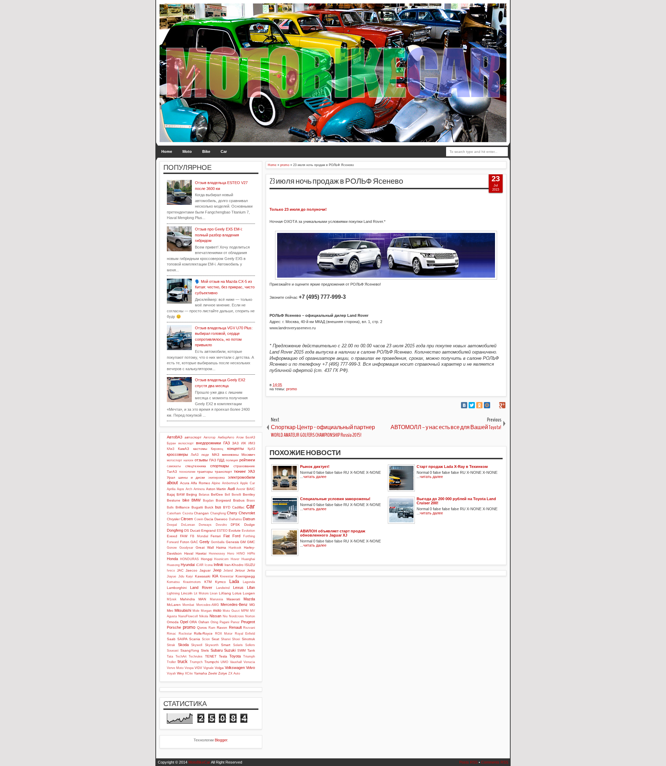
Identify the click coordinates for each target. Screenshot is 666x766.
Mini (170, 610)
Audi (231, 489)
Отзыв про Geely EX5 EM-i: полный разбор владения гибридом (218, 235)
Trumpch (196, 662)
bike (185, 500)
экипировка (216, 477)
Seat (215, 639)
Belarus (204, 494)
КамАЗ (183, 449)
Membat (188, 605)
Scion (206, 639)
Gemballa (217, 542)
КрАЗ (251, 449)
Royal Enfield (245, 633)
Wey (180, 673)
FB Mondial (199, 536)
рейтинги (247, 460)
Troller (171, 662)
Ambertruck (230, 483)
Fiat (226, 536)
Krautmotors (192, 582)
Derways (205, 524)
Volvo (250, 667)
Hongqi (206, 559)
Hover (235, 559)
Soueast (173, 650)
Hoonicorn (221, 559)
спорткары (219, 466)
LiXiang (225, 593)
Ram (211, 627)
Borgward (223, 500)
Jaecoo (191, 570)
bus (218, 507)
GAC (194, 542)
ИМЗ (251, 443)
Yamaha (200, 673)
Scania (194, 639)
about (172, 482)
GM (243, 542)
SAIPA (182, 639)
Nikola (203, 616)
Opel (184, 622)
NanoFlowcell (188, 616)
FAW (183, 536)
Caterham (174, 513)
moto (217, 610)
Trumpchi (211, 662)
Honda (172, 559)
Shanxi (226, 639)
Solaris (238, 645)
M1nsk (172, 599)
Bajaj (171, 494)
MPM (245, 610)
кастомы (200, 449)
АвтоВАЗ (174, 437)
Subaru (217, 650)
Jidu (181, 576)
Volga (219, 668)
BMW (195, 500)
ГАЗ (226, 443)
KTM (208, 582)
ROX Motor (224, 633)
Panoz (235, 622)
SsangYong (189, 650)
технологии (187, 471)
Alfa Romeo (200, 483)
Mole (196, 610)
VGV (198, 668)
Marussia (216, 599)
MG (252, 605)
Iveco (171, 570)
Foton (184, 542)
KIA (215, 576)
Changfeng (218, 513)
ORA (193, 622)
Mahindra (187, 599)
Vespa (189, 668)
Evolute (235, 530)
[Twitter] (472, 405)
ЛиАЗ (194, 454)
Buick (209, 507)
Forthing (249, 536)
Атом (240, 437)
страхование (244, 466)
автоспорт (193, 437)
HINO (241, 553)
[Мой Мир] (487, 405)
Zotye (222, 673)
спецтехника (195, 466)
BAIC (251, 489)
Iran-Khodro (234, 565)
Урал (171, 477)
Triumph (249, 656)
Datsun (249, 519)
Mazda (249, 599)
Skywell (196, 645)
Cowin (198, 519)
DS (186, 530)
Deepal (172, 524)
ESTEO (222, 530)
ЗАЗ (235, 443)
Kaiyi (189, 576)
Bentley (249, 494)
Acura (184, 483)
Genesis (232, 542)
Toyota (235, 656)
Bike (206, 151)
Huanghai (248, 559)
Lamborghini (177, 588)
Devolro (221, 524)
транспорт (223, 471)
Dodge (249, 524)
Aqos (180, 489)
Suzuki (230, 650)
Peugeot (248, 622)
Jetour (240, 570)
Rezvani (249, 627)
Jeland (228, 570)
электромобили (241, 477)
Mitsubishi (182, 610)
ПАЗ (212, 460)
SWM (241, 650)
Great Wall (205, 547)
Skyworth (212, 645)
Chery (232, 513)
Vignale (208, 668)
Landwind (223, 588)
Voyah (171, 673)
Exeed (172, 536)
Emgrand (208, 530)
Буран (171, 443)
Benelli (236, 494)
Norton (250, 616)
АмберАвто (226, 437)
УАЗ (251, 471)
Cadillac (238, 507)
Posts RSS (468, 762)
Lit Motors (201, 593)
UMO (224, 662)
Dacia (208, 519)
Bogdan (208, 500)
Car (224, 151)
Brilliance (183, 507)
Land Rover (201, 587)
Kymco (220, 582)
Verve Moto (175, 668)
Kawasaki (202, 576)
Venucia (249, 662)
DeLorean (188, 524)
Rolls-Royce (203, 633)
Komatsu (173, 582)
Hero (230, 553)
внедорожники (208, 443)
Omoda (173, 622)
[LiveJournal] (495, 405)
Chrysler (173, 519)
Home (166, 151)
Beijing (191, 494)
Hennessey (217, 553)
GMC (251, 542)
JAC (180, 570)
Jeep (217, 570)
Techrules (196, 656)
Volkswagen (235, 667)
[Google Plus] (502, 405)
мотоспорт (174, 460)
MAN (202, 599)
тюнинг (240, 471)
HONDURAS (189, 559)
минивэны (230, 454)
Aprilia (171, 489)
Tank (251, 650)
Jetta (251, 570)
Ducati (195, 530)
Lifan (251, 587)
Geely (204, 542)
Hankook (235, 547)
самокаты (174, 466)
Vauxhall (236, 662)
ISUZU (250, 565)
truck (183, 661)
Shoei (236, 639)
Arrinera (199, 489)
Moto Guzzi (231, 610)
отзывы (201, 460)
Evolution (248, 530)
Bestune (173, 500)
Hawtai (201, 553)
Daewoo (221, 519)
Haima (221, 547)
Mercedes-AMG (207, 605)
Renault (235, 627)
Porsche (174, 627)
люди (205, 454)
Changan (201, 513)
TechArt (181, 656)
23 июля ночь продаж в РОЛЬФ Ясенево (336, 181)
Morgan (206, 610)
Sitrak (171, 645)
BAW (181, 494)
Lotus (236, 593)
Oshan (203, 622)
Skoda (183, 645)
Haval (188, 553)
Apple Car (247, 483)
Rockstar (185, 633)
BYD (226, 507)
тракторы (205, 471)
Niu (225, 616)
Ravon (222, 627)
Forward (173, 542)
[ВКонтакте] (464, 405)
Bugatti (197, 507)
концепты (235, 448)
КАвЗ (170, 449)
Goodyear (186, 547)
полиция (232, 460)
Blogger (221, 740)
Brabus (239, 500)
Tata (170, 656)
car (250, 506)
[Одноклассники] (479, 405)
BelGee (217, 494)
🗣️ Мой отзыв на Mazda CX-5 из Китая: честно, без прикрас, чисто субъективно (225, 287)
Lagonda (249, 582)
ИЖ (243, 443)
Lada (234, 581)
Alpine (216, 483)
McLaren (174, 605)
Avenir (240, 489)
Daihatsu (235, 519)
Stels (205, 650)
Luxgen (249, 593)
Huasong (173, 565)
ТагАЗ (172, 471)
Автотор (209, 437)
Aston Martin (216, 489)
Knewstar (226, 576)
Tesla (223, 656)
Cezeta (187, 513)
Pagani (224, 622)
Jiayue (171, 576)
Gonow (172, 547)
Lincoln (187, 593)
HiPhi (251, 553)
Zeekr (212, 673)
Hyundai (188, 565)
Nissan (215, 616)
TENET (210, 656)
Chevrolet (247, 513)
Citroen (187, 519)
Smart (225, 645)
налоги (188, 460)
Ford (236, 536)
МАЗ (215, 454)
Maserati (233, 599)
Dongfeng (175, 530)
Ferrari (216, 536)
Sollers (250, 645)
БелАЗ (250, 437)
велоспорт (186, 443)
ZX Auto (234, 673)
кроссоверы (177, 454)
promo (291, 389)
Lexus (238, 587)
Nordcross (236, 616)
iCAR (200, 565)
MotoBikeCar (199, 762)
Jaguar (205, 570)
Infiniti (218, 565)
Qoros (202, 627)
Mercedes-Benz (234, 604)
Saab (171, 639)
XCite (189, 673)
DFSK (235, 524)
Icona (209, 565)
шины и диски (191, 477)
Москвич (248, 454)
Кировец (217, 449)
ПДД (220, 460)
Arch (189, 489)
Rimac (171, 633)
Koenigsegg (245, 576)
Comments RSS (494, 762)
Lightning (173, 593)
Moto (187, 151)
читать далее (314, 477)
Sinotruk (248, 639)
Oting (214, 622)
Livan (213, 593)
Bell (227, 494)
